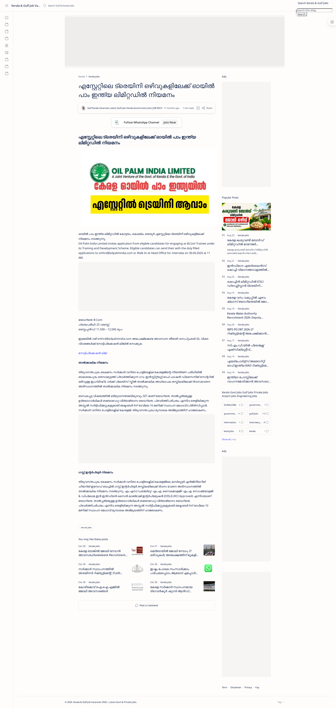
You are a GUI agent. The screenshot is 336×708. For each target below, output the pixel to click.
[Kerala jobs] (243, 261)
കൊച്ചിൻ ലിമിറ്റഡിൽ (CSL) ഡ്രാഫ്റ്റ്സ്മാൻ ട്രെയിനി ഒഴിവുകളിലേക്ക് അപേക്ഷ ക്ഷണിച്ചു (245, 284)
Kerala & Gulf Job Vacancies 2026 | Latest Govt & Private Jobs (25, 6)
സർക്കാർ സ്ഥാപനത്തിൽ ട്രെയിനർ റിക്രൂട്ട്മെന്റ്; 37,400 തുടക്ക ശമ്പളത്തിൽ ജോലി (99, 571)
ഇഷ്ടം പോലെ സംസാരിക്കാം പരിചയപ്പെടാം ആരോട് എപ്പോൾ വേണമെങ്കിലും (173, 571)
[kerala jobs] (86, 527)
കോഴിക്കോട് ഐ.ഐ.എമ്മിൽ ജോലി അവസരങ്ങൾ (99, 589)
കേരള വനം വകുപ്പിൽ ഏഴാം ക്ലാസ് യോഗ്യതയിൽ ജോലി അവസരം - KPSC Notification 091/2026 (248, 300)
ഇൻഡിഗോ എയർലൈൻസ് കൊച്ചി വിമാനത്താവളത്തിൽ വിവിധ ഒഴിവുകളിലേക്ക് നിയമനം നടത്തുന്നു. (247, 268)
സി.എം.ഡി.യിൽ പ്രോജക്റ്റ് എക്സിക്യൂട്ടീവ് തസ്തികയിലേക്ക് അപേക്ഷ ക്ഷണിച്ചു (245, 348)
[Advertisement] (170, 41)
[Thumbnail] (137, 550)
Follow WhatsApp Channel (150, 122)
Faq (257, 687)
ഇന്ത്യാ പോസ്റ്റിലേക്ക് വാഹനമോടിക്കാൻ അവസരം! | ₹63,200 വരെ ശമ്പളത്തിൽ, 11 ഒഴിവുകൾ (248, 379)
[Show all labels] (229, 439)
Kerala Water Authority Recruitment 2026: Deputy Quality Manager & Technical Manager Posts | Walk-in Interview (246, 316)
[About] (7, 24)
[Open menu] (7, 6)
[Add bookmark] (198, 108)
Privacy (248, 687)
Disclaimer (235, 687)
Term (224, 687)
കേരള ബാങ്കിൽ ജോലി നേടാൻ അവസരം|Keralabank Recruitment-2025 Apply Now (102, 553)
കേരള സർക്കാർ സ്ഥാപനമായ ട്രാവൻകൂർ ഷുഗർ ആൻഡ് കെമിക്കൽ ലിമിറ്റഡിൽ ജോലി (171, 589)
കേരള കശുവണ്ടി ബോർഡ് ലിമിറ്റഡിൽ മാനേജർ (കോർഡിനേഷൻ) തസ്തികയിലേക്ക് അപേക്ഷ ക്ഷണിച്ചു (245, 242)
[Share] (207, 108)
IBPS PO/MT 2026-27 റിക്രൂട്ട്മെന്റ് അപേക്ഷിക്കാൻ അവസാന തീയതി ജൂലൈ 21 (247, 332)
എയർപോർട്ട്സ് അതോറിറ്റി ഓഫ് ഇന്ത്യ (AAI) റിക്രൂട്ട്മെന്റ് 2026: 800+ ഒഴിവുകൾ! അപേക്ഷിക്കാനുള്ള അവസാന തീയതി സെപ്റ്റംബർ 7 (248, 364)
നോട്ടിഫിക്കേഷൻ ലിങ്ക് (92, 353)
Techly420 (154, 702)
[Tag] (94, 546)
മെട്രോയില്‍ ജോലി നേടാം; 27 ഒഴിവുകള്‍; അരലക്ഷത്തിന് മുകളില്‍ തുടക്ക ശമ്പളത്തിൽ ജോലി (175, 553)
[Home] (7, 17)
